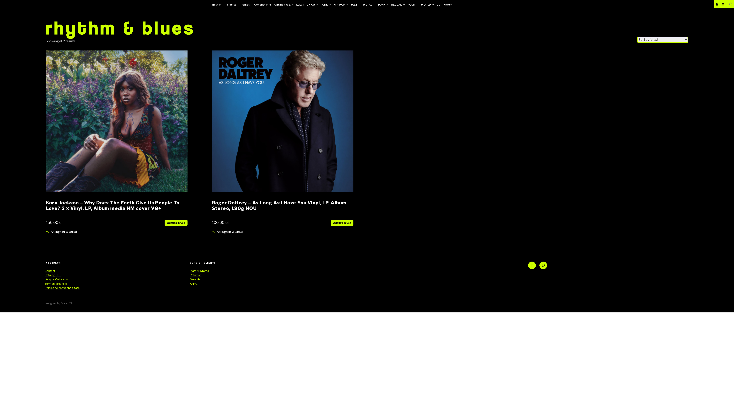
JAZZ (354, 4)
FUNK (324, 4)
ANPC (194, 283)
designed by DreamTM (59, 303)
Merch (448, 4)
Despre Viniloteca (56, 279)
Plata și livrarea (199, 270)
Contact (50, 270)
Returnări (195, 275)
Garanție (195, 279)
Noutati (217, 4)
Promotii (245, 4)
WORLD (426, 4)
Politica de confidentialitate (62, 287)
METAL (367, 4)
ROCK (411, 4)
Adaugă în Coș (176, 222)
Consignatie (262, 4)
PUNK (382, 4)
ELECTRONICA (305, 4)
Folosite (231, 4)
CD (438, 4)
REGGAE (396, 4)
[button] (731, 4)
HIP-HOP (339, 4)
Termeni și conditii (56, 283)
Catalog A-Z (282, 4)
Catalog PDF (53, 275)
